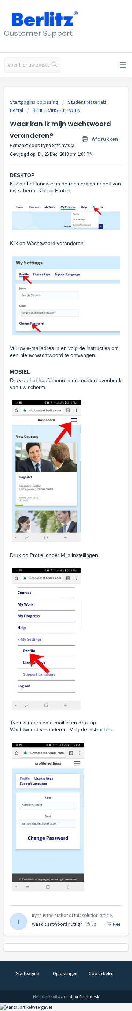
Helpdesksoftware (50, 996)
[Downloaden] (52, 513)
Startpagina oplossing (34, 102)
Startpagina (27, 973)
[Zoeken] (54, 65)
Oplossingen (65, 973)
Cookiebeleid (102, 973)
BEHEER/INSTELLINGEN (56, 110)
